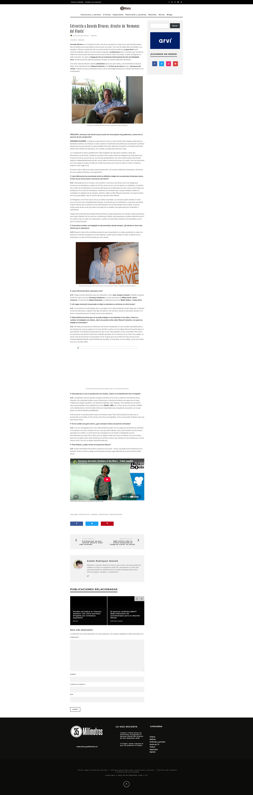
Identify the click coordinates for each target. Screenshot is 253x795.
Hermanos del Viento (116, 514)
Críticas (107, 15)
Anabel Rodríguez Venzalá (81, 35)
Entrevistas (73, 39)
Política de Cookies (167, 770)
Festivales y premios (136, 15)
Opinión (153, 752)
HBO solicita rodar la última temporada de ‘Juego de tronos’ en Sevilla (122, 542)
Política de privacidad (128, 772)
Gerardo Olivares (104, 514)
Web (71, 694)
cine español (74, 514)
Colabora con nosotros (93, 2)
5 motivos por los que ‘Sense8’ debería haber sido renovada (91, 542)
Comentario (75, 637)
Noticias (152, 15)
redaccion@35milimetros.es (87, 747)
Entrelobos (95, 514)
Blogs (169, 15)
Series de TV (154, 744)
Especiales (118, 15)
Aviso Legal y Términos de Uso (93, 770)
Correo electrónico (78, 684)
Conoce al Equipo (77, 2)
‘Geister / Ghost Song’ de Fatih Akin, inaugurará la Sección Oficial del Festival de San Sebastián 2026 (131, 735)
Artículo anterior (88, 538)
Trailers (152, 747)
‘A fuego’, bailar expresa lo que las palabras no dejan (131, 744)
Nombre (73, 674)
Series (162, 15)
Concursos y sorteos (91, 15)
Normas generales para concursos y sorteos (132, 770)
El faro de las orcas (85, 514)
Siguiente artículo (126, 538)
